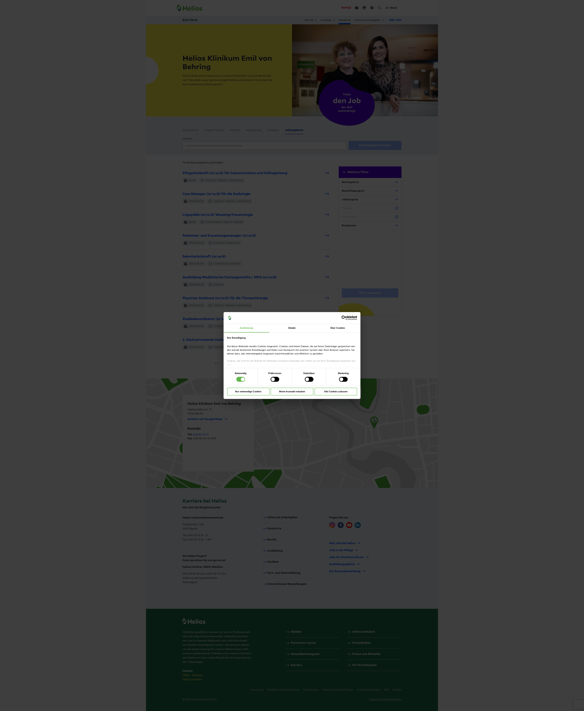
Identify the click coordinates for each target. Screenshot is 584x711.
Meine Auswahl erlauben (292, 391)
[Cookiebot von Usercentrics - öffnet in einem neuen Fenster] (343, 318)
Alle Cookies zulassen (336, 391)
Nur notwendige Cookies (248, 391)
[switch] (275, 379)
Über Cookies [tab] (337, 328)
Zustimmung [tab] (246, 328)
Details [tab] (292, 328)
